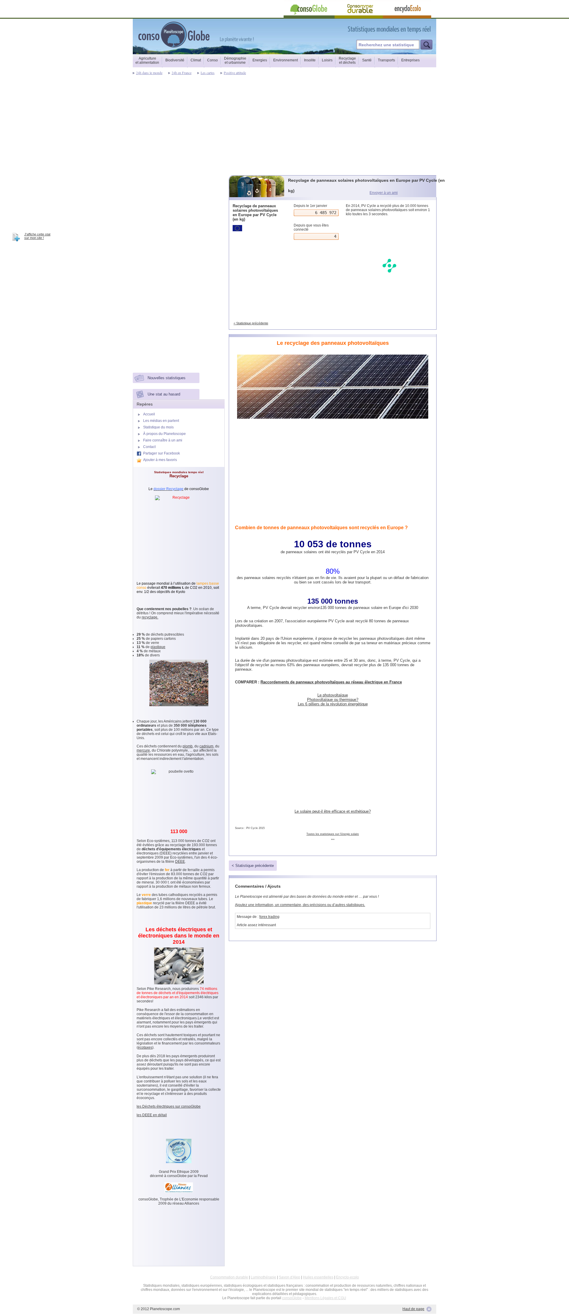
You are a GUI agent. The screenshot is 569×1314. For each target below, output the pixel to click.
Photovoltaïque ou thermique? (332, 699)
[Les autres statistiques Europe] (257, 228)
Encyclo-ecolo (347, 1277)
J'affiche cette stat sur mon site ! (37, 236)
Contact (149, 447)
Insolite (310, 60)
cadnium (206, 746)
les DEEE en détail (152, 1115)
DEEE (180, 861)
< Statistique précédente (251, 323)
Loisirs (327, 60)
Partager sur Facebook (161, 453)
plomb (188, 746)
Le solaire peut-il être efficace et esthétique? (333, 811)
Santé (367, 60)
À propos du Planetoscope (164, 434)
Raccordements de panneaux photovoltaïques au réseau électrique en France (331, 682)
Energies (259, 60)
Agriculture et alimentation (147, 60)
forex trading (269, 917)
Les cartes (208, 72)
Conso (212, 60)
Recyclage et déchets (347, 60)
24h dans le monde (149, 72)
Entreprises (410, 60)
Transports (386, 60)
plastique (158, 647)
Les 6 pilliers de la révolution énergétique (333, 704)
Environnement (285, 60)
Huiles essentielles (318, 1277)
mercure (143, 750)
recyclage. (150, 617)
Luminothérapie (263, 1277)
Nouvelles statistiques (167, 378)
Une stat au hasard (164, 394)
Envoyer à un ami (384, 193)
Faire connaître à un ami (162, 440)
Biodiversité (174, 60)
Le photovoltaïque (332, 695)
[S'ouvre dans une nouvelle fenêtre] (415, 29)
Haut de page (413, 1309)
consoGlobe (292, 1298)
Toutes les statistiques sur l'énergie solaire (332, 834)
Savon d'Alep (289, 1277)
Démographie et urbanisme (235, 60)
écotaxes (145, 1047)
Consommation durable (229, 1277)
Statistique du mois (158, 427)
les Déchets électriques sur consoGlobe (169, 1106)
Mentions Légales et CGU (325, 1298)
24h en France (181, 72)
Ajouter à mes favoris (160, 460)
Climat (196, 60)
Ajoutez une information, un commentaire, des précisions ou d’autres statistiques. (300, 905)
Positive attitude (235, 72)
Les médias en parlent (161, 421)
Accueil (149, 414)
